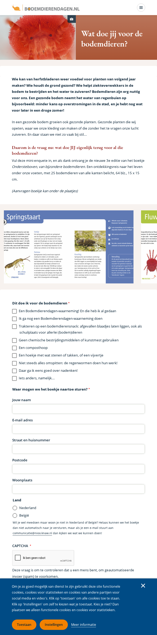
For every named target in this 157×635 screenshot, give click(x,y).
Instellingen (54, 624)
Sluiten (143, 585)
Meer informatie (83, 624)
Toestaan (24, 624)
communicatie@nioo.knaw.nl (32, 533)
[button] (68, 246)
